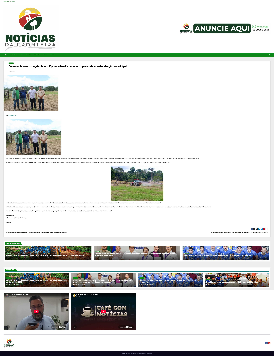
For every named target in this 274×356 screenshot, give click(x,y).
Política (37, 55)
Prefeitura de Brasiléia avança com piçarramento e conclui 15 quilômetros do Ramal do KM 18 (45, 255)
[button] (269, 55)
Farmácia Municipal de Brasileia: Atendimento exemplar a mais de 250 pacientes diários (238, 232)
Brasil (45, 55)
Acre (21, 55)
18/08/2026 (210, 284)
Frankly (17, 284)
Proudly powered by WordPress (128, 353)
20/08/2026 (77, 284)
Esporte (53, 55)
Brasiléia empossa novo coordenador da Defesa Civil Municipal (232, 282)
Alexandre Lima (12, 115)
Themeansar (149, 353)
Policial (28, 55)
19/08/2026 (143, 284)
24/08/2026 (10, 284)
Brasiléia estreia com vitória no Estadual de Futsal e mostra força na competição (217, 255)
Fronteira (13, 55)
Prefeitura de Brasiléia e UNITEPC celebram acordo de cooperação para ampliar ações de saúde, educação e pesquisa (135, 254)
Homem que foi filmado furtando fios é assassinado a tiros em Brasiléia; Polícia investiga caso (37, 232)
